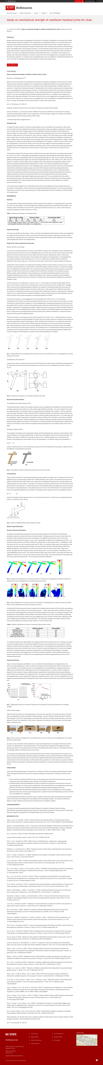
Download (11, 65)
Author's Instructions (36, 1040)
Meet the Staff (34, 1037)
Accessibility (57, 1040)
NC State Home (12, 1)
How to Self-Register (54, 13)
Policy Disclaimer (35, 1043)
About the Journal (11, 13)
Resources (78, 1)
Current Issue (34, 1033)
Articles (36, 13)
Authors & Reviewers (25, 13)
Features (43, 13)
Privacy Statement (58, 1033)
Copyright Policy (58, 1037)
